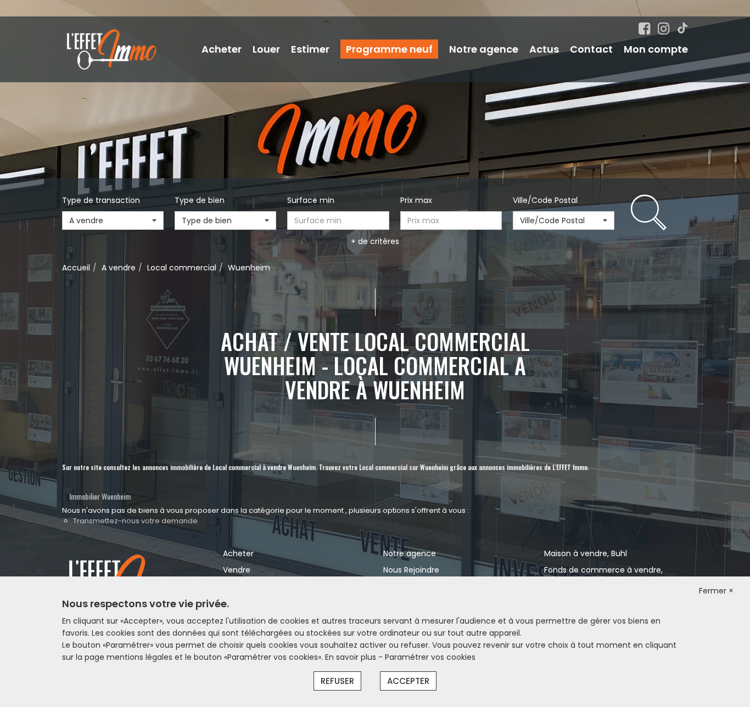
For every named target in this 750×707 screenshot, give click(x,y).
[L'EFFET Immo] (111, 48)
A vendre (119, 267)
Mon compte (656, 49)
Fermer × (716, 590)
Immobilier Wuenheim (100, 496)
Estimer (310, 49)
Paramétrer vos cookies (430, 657)
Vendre (236, 569)
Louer (266, 49)
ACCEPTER (408, 681)
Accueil (76, 267)
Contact (591, 49)
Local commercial (181, 267)
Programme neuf (389, 49)
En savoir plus (351, 657)
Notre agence (483, 49)
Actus (544, 49)
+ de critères (375, 241)
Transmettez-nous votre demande (135, 521)
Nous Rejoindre (411, 569)
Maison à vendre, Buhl (585, 553)
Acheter (222, 49)
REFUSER (337, 681)
